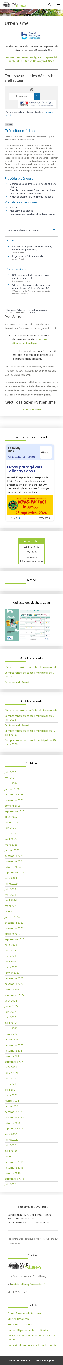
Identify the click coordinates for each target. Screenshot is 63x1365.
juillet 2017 (11, 1156)
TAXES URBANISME (31, 409)
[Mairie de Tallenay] (14, 4)
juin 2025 (10, 828)
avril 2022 (11, 1023)
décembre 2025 (14, 794)
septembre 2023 (14, 939)
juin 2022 (10, 1011)
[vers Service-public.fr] (37, 104)
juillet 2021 (11, 1073)
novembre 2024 (14, 861)
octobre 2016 (13, 1173)
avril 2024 (11, 900)
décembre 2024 (14, 856)
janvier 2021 (12, 1106)
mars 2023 (11, 967)
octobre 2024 (13, 867)
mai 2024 (10, 894)
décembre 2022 (14, 978)
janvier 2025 (12, 850)
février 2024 (12, 911)
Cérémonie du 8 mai (17, 682)
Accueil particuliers (15, 112)
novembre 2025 (14, 800)
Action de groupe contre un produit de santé (31, 196)
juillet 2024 (11, 883)
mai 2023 (10, 956)
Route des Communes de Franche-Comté (32, 1345)
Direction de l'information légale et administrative (26, 310)
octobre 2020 (13, 1123)
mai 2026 (10, 778)
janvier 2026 (12, 789)
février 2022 (12, 1034)
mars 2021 (11, 1095)
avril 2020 (11, 1151)
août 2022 (11, 1000)
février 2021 (12, 1100)
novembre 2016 (14, 1167)
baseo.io (31, 312)
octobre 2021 (13, 1056)
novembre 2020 (14, 1117)
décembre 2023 (14, 922)
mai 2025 (10, 833)
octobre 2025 (13, 805)
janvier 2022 (12, 1039)
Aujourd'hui (31, 541)
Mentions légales (45, 1360)
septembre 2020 (14, 1128)
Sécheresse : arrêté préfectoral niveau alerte (31, 667)
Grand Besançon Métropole (24, 1313)
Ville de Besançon (18, 1319)
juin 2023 (10, 950)
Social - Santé (34, 112)
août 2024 (11, 878)
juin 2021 (10, 1078)
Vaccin (13, 207)
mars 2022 (11, 1028)
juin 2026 (10, 772)
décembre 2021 (14, 1045)
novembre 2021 (14, 1050)
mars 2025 (11, 844)
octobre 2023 (13, 933)
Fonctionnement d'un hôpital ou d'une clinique (32, 214)
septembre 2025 (14, 811)
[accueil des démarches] (31, 89)
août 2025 (11, 816)
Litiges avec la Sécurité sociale (27, 256)
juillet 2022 (11, 1006)
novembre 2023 (14, 928)
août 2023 (11, 945)
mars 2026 (11, 783)
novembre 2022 (14, 984)
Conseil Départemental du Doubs (28, 1330)
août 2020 (11, 1134)
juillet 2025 (11, 822)
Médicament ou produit (21, 210)
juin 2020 (10, 1145)
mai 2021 (10, 1084)
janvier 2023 (12, 972)
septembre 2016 (14, 1178)
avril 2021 (11, 1089)
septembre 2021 (14, 1061)
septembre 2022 (14, 995)
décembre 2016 (14, 1162)
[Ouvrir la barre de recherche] (49, 4)
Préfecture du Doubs (20, 1324)
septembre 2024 (14, 872)
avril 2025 (11, 839)
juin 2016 (10, 1184)
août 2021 (11, 1067)
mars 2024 (11, 906)
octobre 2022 (13, 989)
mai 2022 (10, 1017)
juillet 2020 (11, 1139)
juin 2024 (10, 889)
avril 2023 (11, 961)
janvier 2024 (12, 917)
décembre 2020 (14, 1112)
